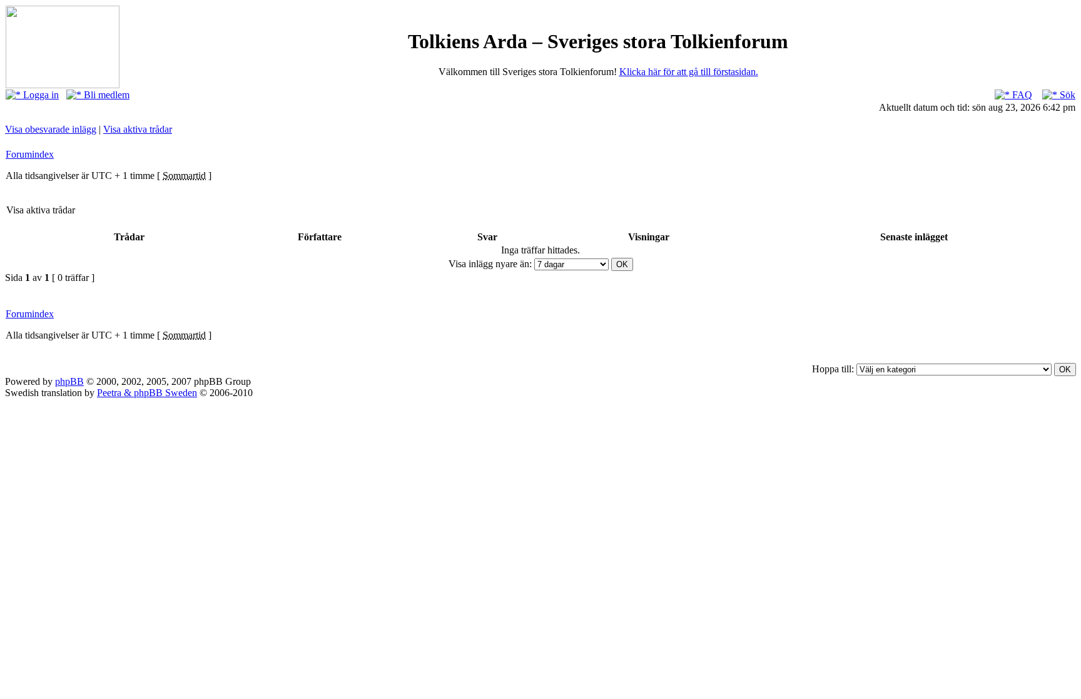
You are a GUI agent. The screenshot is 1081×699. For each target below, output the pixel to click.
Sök (1066, 94)
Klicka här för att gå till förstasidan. (688, 71)
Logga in (40, 94)
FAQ (1021, 94)
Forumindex (30, 154)
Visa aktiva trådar (137, 129)
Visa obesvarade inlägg (50, 129)
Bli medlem (105, 94)
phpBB (69, 381)
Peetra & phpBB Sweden (147, 392)
